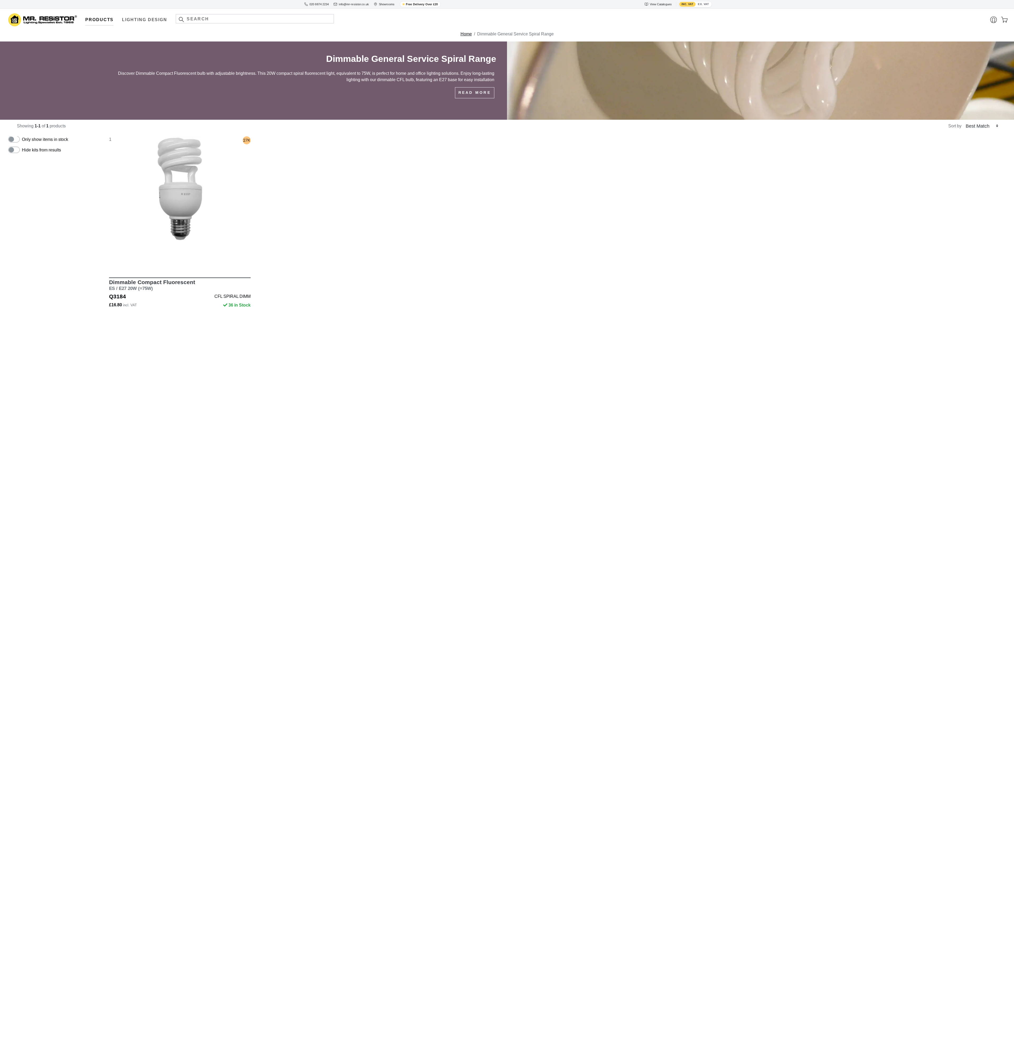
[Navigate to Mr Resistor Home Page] (42, 19)
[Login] (993, 20)
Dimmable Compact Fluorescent (152, 285)
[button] (181, 19)
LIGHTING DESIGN (144, 19)
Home (466, 34)
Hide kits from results (41, 150)
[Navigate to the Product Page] (180, 203)
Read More (474, 92)
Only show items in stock (45, 139)
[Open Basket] (1004, 20)
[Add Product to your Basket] (155, 262)
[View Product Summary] (204, 262)
